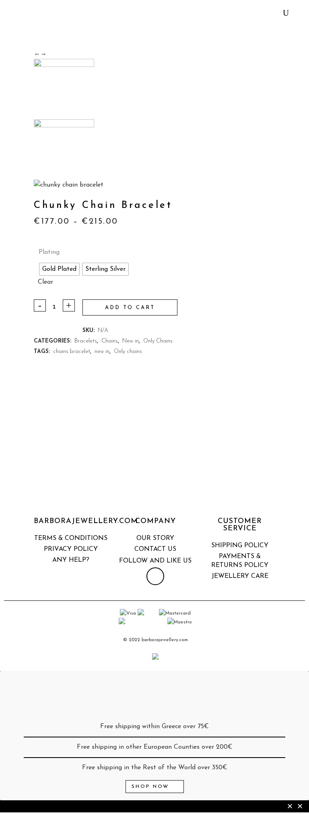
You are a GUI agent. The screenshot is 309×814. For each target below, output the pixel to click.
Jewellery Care (240, 576)
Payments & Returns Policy (239, 561)
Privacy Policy (71, 549)
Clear (45, 282)
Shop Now (150, 786)
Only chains (128, 352)
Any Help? (70, 560)
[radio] (59, 269)
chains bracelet (71, 352)
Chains (109, 341)
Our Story (155, 538)
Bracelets (85, 341)
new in (102, 352)
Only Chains (158, 341)
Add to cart (130, 307)
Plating (49, 252)
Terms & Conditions (70, 538)
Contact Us (155, 549)
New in (130, 341)
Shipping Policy (239, 545)
